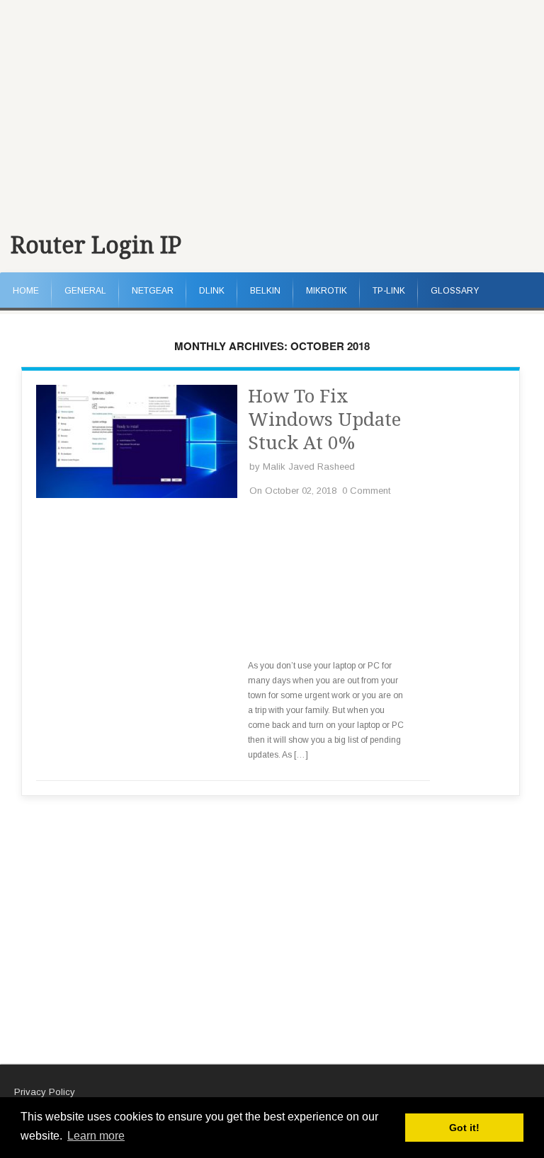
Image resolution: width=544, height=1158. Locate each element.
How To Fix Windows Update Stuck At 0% (324, 419)
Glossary (455, 291)
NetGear (153, 291)
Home (26, 291)
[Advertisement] (272, 106)
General (85, 291)
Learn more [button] (96, 1136)
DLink (212, 291)
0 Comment (366, 490)
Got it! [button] (464, 1127)
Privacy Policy (44, 1092)
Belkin (265, 291)
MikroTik (326, 291)
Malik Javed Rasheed (309, 466)
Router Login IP (96, 245)
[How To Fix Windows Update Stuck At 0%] (136, 495)
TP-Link (389, 291)
